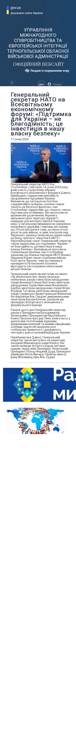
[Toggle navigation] (11, 82)
